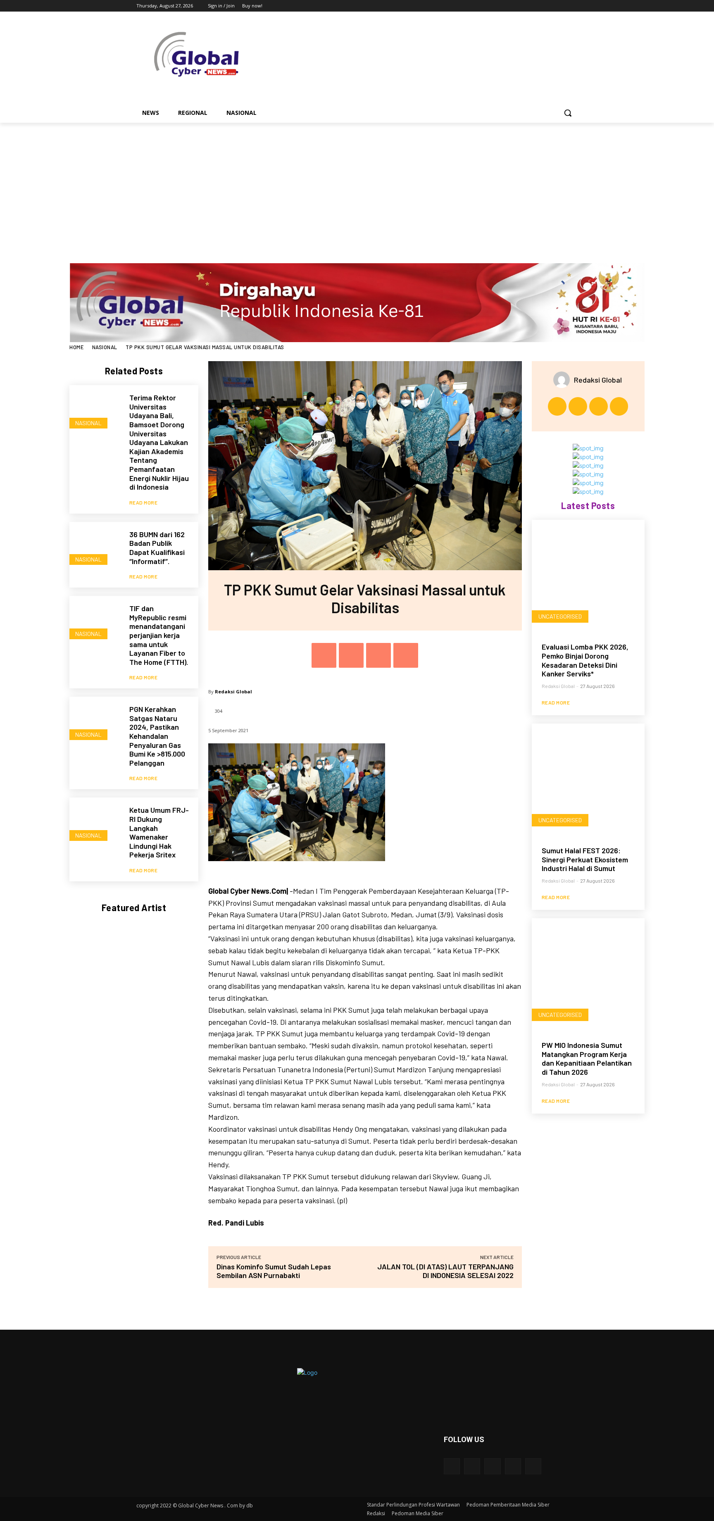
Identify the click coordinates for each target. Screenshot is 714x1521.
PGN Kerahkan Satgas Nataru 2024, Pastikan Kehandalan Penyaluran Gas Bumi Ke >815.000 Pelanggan (157, 736)
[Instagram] (538, 6)
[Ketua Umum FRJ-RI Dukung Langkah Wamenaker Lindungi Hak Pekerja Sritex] (95, 823)
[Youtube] (573, 6)
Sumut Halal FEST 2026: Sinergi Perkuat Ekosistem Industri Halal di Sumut (585, 859)
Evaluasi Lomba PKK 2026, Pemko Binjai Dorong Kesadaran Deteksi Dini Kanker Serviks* (585, 660)
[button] (568, 113)
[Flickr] (492, 1466)
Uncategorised (560, 616)
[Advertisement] (357, 185)
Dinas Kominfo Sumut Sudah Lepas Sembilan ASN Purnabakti (274, 1271)
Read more (143, 502)
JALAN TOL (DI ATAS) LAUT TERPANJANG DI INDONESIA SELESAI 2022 (445, 1271)
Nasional (104, 347)
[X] (550, 6)
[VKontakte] (533, 1466)
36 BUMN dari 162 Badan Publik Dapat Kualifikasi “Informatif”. (157, 548)
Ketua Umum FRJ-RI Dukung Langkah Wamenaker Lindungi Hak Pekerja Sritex (159, 832)
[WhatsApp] (405, 655)
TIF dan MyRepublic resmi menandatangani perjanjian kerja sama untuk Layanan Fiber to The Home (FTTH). (158, 635)
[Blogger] (452, 1466)
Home (76, 347)
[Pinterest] (378, 655)
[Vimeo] (561, 6)
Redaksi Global (233, 691)
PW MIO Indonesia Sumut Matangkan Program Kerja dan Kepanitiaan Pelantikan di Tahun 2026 (587, 1058)
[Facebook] (527, 6)
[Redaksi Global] (563, 379)
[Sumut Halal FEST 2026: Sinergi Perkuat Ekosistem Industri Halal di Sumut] (588, 780)
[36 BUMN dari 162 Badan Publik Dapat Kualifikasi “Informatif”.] (95, 548)
